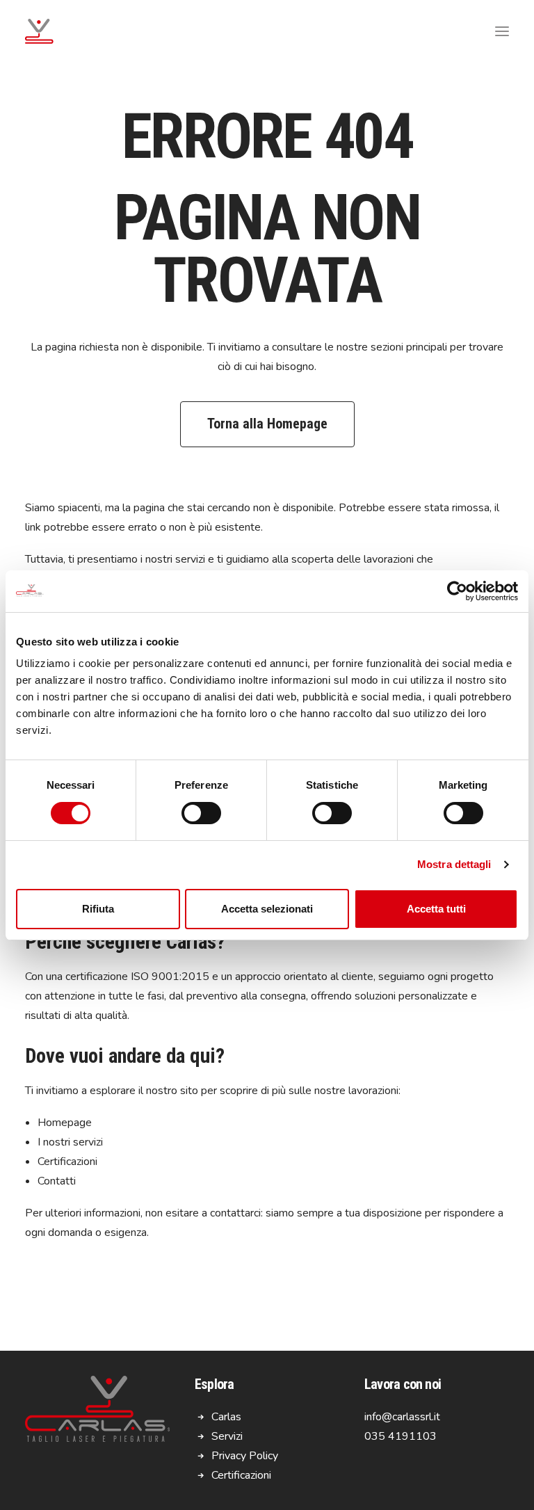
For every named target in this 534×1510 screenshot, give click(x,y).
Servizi (227, 1436)
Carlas (226, 1416)
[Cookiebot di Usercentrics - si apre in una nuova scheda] (457, 591)
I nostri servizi (70, 1142)
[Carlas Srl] (39, 31)
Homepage (65, 1122)
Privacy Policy (244, 1455)
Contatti (57, 1181)
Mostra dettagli (454, 864)
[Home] (97, 1410)
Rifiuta (98, 909)
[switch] (201, 813)
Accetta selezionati (267, 909)
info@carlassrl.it (402, 1416)
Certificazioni (67, 1161)
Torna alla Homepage (267, 423)
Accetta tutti (436, 909)
